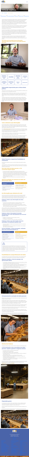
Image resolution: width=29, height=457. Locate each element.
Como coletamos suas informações (11, 77)
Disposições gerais (25, 82)
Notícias (21, 451)
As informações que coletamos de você (25, 77)
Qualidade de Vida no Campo (15, 448)
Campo (12, 444)
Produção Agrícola (13, 445)
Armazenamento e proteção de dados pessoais (11, 82)
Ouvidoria (21, 453)
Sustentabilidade (13, 449)
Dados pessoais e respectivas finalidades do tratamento (18, 77)
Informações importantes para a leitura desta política (4, 77)
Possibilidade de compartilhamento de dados (4, 82)
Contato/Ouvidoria (23, 452)
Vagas (21, 454)
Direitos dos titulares (18, 82)
